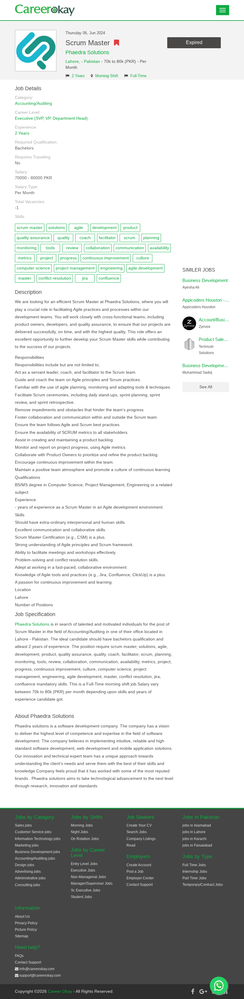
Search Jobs (136, 832)
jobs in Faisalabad (197, 845)
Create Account (138, 865)
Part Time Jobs (194, 878)
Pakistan (92, 61)
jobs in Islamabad (196, 825)
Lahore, (73, 61)
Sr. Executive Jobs (85, 890)
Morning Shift (106, 76)
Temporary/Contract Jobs (202, 885)
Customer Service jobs (33, 832)
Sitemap (21, 936)
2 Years (78, 76)
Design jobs (24, 865)
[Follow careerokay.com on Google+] (203, 991)
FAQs (19, 956)
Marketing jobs (27, 845)
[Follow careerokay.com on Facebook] (192, 991)
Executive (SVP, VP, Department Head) (51, 118)
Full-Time (138, 76)
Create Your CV (139, 825)
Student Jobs (81, 897)
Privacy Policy (26, 923)
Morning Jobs (82, 825)
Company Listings (141, 839)
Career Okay (60, 991)
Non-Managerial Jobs (88, 877)
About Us (22, 916)
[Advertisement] (205, 175)
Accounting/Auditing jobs (35, 858)
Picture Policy (26, 930)
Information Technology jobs (37, 839)
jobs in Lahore (194, 832)
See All (205, 386)
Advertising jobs (28, 871)
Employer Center (140, 878)
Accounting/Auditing (33, 103)
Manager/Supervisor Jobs (91, 883)
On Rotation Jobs (85, 839)
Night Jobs (79, 832)
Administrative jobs (30, 878)
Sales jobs (23, 825)
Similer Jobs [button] (198, 269)
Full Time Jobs (194, 865)
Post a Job (134, 871)
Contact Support (139, 885)
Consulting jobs (27, 885)
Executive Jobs (83, 870)
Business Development (205, 280)
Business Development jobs (37, 852)
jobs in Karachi (194, 839)
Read (130, 845)
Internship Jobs (194, 871)
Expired (194, 42)
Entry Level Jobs (84, 864)
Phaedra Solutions (87, 52)
